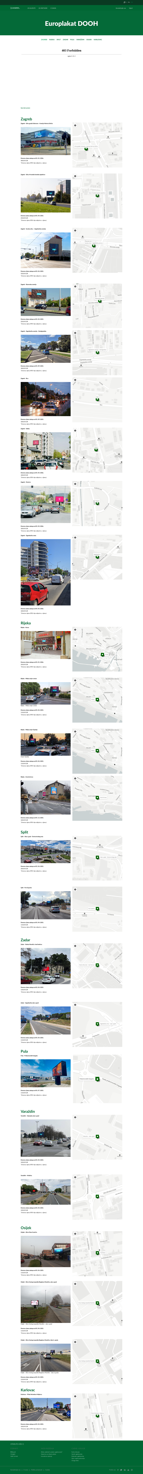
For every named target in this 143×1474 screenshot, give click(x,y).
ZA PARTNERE (43, 8)
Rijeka (51, 39)
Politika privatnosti (36, 1470)
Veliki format (14, 1456)
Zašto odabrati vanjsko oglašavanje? (51, 1452)
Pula (72, 39)
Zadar (65, 39)
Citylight (12, 1454)
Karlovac (98, 39)
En (129, 2)
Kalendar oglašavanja (78, 1456)
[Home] (17, 8)
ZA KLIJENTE (32, 8)
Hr (132, 2)
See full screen (25, 108)
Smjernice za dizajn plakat (48, 1454)
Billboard (13, 1452)
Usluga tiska (75, 1460)
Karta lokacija (75, 1452)
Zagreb (44, 39)
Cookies (47, 1470)
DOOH (12, 1458)
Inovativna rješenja (46, 1456)
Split (59, 39)
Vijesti (131, 8)
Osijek (89, 39)
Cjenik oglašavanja (77, 1454)
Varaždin (80, 39)
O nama (25, 1470)
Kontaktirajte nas (121, 8)
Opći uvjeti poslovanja (78, 1458)
